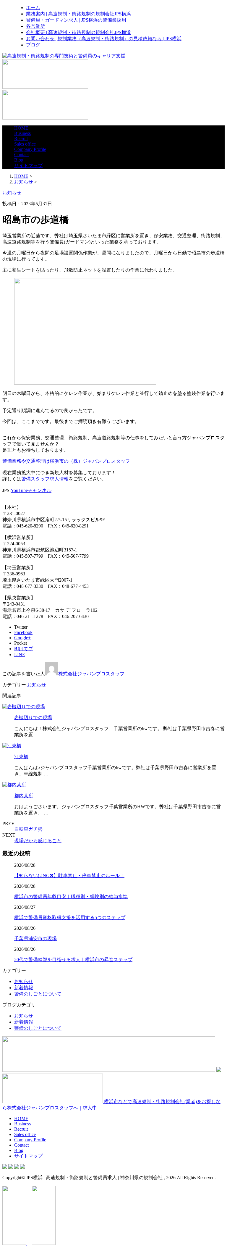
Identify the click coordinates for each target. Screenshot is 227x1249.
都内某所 (23, 795)
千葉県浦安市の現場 (35, 938)
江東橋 (21, 756)
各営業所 (35, 26)
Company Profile (30, 149)
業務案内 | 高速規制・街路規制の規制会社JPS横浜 (78, 13)
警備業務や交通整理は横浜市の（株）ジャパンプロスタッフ (66, 461)
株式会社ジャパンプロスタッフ (91, 673)
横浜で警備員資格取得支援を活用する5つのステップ (69, 917)
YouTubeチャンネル (31, 490)
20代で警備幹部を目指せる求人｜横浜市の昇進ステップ (73, 959)
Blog (18, 159)
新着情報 (23, 987)
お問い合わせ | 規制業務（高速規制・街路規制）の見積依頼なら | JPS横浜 (103, 38)
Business (22, 133)
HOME (21, 127)
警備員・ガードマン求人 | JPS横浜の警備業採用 (76, 19)
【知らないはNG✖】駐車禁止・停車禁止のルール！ (69, 875)
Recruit (21, 138)
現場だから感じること (37, 840)
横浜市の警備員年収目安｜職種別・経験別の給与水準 (71, 896)
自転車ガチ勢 (28, 829)
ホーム (33, 7)
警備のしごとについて (37, 993)
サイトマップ (28, 165)
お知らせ (36, 684)
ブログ (33, 44)
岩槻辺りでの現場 (33, 717)
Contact (21, 154)
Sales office (25, 143)
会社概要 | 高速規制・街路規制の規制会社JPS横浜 (78, 32)
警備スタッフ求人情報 (45, 478)
